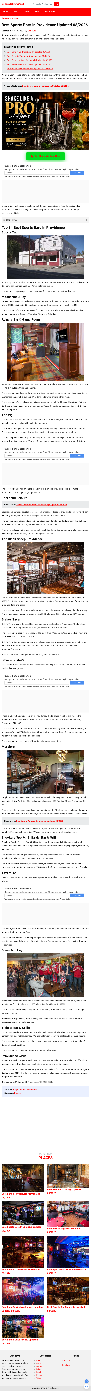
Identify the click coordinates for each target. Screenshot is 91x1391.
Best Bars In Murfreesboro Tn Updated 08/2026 (28, 52)
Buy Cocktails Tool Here (47, 156)
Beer (16, 12)
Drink (26, 12)
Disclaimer (67, 1365)
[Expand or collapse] (86, 220)
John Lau (32, 31)
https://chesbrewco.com (25, 1089)
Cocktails (40, 1363)
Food (38, 1372)
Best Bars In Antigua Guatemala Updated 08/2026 (29, 60)
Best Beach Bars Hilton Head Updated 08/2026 (28, 64)
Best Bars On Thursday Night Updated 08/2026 (28, 56)
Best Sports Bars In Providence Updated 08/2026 (45, 86)
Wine (37, 12)
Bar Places (50, 12)
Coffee (39, 1366)
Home (5, 12)
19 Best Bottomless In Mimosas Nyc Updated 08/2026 (41, 504)
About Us (66, 1360)
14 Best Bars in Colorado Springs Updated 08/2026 (30, 68)
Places (17, 1093)
